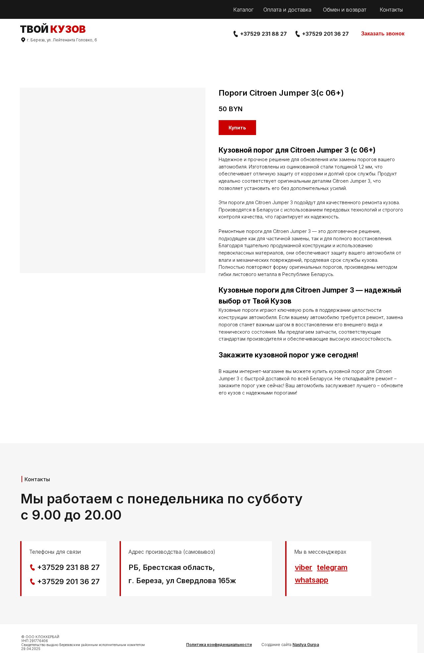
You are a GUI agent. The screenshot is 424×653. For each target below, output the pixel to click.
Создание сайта (290, 644)
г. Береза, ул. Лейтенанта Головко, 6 (62, 39)
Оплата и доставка (287, 9)
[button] (383, 34)
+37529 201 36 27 (325, 33)
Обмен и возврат (344, 9)
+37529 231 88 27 (263, 33)
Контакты (391, 9)
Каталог (243, 9)
